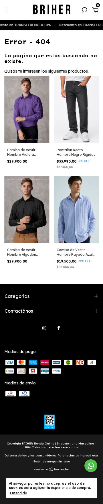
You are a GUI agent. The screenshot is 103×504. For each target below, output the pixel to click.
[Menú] (8, 10)
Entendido (18, 493)
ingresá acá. (89, 455)
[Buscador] (84, 10)
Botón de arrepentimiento (51, 461)
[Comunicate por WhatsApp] (90, 465)
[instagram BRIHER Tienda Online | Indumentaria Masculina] (44, 328)
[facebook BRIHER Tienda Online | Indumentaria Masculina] (58, 328)
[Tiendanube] (52, 469)
